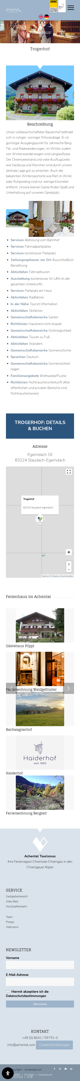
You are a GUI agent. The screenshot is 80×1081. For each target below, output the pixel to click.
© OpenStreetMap (66, 576)
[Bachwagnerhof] (40, 709)
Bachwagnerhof (19, 729)
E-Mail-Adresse (17, 975)
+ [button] (69, 563)
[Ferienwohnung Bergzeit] (40, 793)
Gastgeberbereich (17, 896)
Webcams (12, 927)
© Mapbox (55, 576)
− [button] (69, 569)
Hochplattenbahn (16, 906)
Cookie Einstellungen (54, 1045)
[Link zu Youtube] (65, 1069)
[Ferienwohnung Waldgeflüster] (40, 669)
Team (9, 917)
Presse (10, 922)
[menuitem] (45, 1075)
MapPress (46, 576)
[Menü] (69, 7)
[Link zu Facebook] (54, 1069)
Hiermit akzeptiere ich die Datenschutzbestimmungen (27, 994)
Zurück (14, 217)
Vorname (12, 958)
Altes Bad (12, 901)
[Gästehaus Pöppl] (40, 625)
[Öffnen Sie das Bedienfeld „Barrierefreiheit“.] (8, 1073)
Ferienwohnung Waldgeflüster (31, 689)
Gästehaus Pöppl (20, 646)
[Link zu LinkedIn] (71, 1069)
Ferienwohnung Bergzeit (26, 813)
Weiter (65, 217)
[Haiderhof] (40, 752)
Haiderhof (14, 773)
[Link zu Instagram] (60, 1069)
